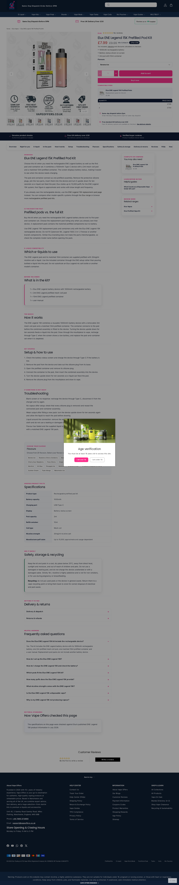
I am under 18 (97, 460)
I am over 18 (81, 460)
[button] (89, 883)
